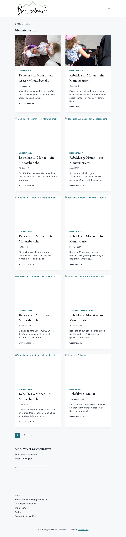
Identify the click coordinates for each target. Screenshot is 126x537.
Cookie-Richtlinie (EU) (25, 516)
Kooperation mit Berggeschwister (31, 499)
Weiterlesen (26, 103)
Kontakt (18, 495)
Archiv (18, 512)
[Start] (16, 24)
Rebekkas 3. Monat (82, 394)
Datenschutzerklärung (26, 503)
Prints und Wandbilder (26, 454)
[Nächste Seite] (31, 435)
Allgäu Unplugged (23, 458)
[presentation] (38, 50)
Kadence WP (83, 529)
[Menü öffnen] (109, 8)
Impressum (20, 508)
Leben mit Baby (25, 71)
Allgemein (74, 310)
